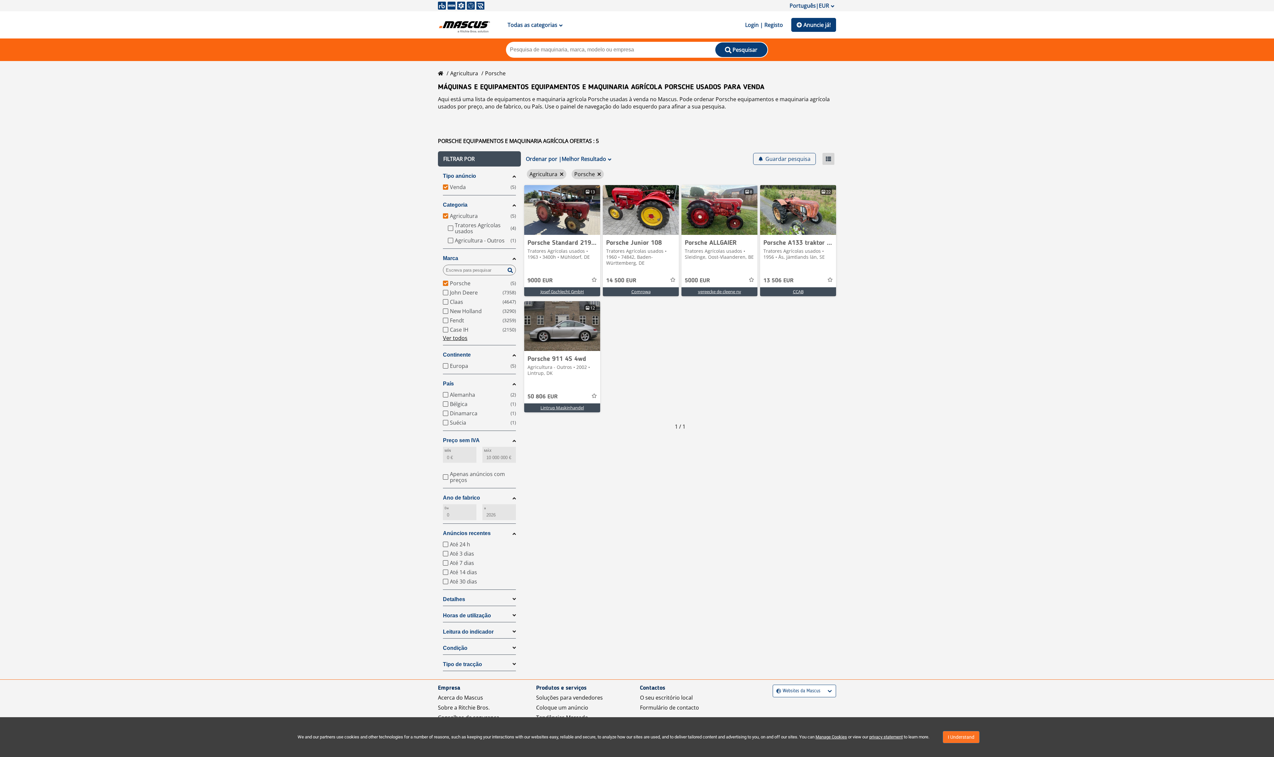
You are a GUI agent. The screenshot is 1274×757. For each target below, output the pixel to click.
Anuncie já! (817, 25)
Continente (457, 355)
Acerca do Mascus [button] (460, 697)
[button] (479, 159)
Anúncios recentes (467, 533)
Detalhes (454, 599)
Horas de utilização (467, 615)
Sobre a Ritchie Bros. (464, 707)
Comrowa (641, 292)
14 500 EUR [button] (621, 281)
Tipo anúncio (459, 176)
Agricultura (464, 73)
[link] (562, 210)
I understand (961, 737)
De (447, 508)
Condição (455, 648)
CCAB (798, 292)
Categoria (455, 205)
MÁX (487, 450)
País (448, 383)
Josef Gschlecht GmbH (562, 292)
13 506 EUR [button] (778, 281)
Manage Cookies (831, 736)
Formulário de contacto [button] (669, 707)
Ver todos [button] (455, 338)
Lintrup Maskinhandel (562, 408)
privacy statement (886, 736)
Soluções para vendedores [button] (569, 697)
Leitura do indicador (468, 632)
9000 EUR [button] (540, 281)
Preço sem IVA (461, 440)
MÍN (448, 450)
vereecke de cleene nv (719, 292)
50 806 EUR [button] (543, 397)
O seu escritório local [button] (666, 697)
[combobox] (777, 691)
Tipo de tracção (462, 664)
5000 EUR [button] (697, 281)
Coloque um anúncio (562, 707)
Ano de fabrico (461, 498)
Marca (450, 258)
